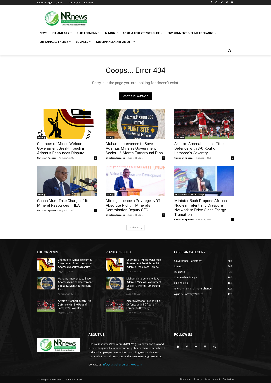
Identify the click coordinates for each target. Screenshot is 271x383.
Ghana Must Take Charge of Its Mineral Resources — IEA (63, 203)
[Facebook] (211, 3)
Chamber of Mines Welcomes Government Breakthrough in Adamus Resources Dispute (62, 148)
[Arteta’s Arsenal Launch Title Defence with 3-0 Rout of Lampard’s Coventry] (204, 124)
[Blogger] (177, 346)
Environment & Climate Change (189, 194)
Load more (134, 227)
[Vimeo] (227, 3)
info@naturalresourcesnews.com (122, 364)
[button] (229, 50)
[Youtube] (232, 3)
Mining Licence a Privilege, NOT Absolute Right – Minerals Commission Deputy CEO (133, 205)
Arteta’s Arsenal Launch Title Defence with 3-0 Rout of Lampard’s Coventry (199, 148)
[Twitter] (222, 3)
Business (179, 137)
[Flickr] (195, 346)
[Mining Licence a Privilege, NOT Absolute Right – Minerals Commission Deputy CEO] (135, 181)
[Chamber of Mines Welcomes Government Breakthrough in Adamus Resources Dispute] (67, 124)
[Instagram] (216, 3)
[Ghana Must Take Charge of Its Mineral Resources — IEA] (67, 181)
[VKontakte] (214, 346)
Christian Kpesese (46, 157)
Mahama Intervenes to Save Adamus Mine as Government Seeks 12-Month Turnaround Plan (134, 148)
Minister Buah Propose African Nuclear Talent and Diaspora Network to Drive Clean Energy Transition (200, 208)
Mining (41, 137)
